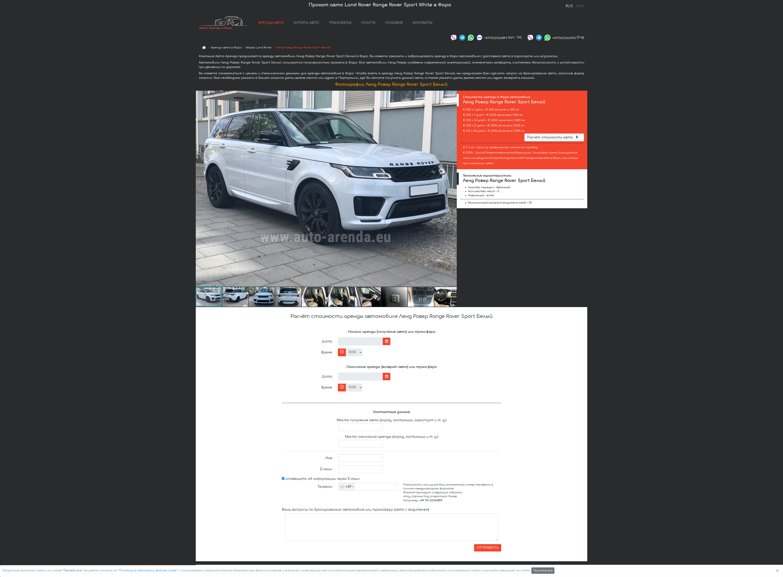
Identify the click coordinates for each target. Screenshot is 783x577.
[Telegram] (462, 37)
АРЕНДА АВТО (271, 23)
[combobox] (346, 486)
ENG (580, 6)
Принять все (543, 570)
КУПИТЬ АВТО (306, 23)
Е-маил (326, 469)
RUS (569, 6)
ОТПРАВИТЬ (488, 548)
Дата (327, 341)
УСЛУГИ (368, 23)
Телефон (324, 487)
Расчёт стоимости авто (550, 137)
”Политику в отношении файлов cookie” (148, 570)
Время (326, 352)
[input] (360, 341)
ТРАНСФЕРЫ (340, 23)
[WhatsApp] (471, 37)
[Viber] (454, 37)
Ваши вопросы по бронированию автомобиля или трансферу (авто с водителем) (355, 509)
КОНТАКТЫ (422, 23)
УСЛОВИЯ (394, 23)
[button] (453, 188)
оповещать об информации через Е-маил (322, 479)
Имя (328, 458)
